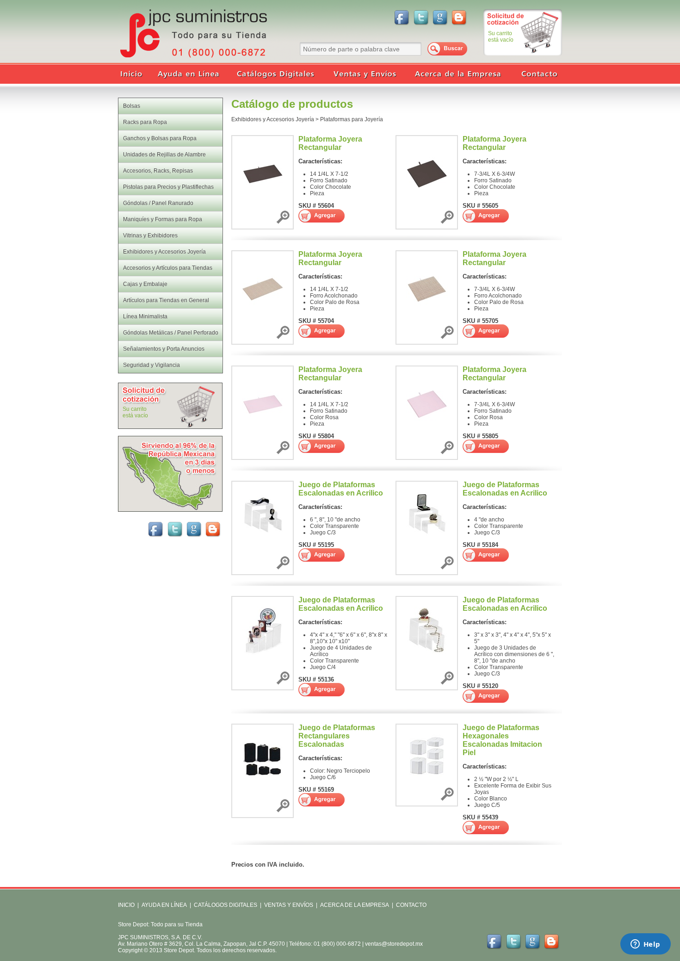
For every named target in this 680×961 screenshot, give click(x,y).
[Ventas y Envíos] (363, 74)
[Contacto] (536, 74)
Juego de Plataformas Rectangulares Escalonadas (336, 736)
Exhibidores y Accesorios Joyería (272, 119)
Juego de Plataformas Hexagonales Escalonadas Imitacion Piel (502, 740)
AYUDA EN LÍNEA (164, 905)
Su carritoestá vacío (500, 36)
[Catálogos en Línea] (275, 74)
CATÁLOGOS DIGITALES (225, 905)
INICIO (126, 905)
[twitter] (421, 17)
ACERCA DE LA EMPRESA (354, 905)
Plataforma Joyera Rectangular (330, 143)
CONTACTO (411, 905)
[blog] (460, 17)
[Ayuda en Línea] (189, 74)
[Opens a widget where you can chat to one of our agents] (645, 944)
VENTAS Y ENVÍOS (288, 905)
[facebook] (401, 17)
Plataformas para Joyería (351, 119)
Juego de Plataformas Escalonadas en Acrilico (340, 489)
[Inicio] (134, 74)
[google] (440, 17)
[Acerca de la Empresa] (458, 74)
